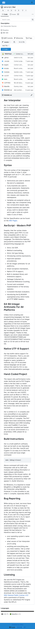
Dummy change (19, 86)
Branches (19, 38)
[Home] (3, 2)
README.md (8, 90)
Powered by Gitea (17, 624)
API (25, 627)
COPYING (7, 83)
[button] (14, 42)
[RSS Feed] (3, 10)
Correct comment (21, 54)
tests (5, 79)
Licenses (19, 627)
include (6, 68)
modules (6, 72)
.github (6, 57)
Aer (14, 7)
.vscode (6, 61)
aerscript (7, 7)
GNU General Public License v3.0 (16, 595)
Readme (6, 30)
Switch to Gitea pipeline (21, 57)
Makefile (6, 86)
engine (6, 65)
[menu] (12, 627)
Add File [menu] (4, 45)
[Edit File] (31, 95)
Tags (30, 38)
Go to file (21, 42)
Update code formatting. (22, 72)
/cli (6, 75)
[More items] (32, 14)
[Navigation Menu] (32, 2)
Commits (8, 38)
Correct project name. (21, 61)
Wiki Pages (13, 221)
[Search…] (32, 19)
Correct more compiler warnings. (24, 75)
